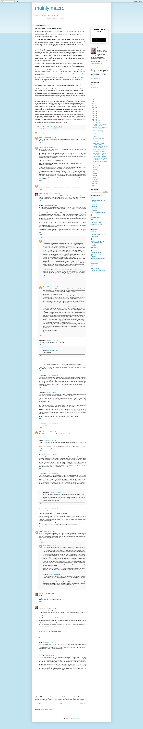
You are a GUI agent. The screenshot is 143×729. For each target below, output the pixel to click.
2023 (93, 99)
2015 (93, 115)
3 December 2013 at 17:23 (52, 350)
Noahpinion (95, 247)
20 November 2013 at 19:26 (48, 593)
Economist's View (96, 222)
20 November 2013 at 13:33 (51, 454)
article (47, 31)
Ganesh (51, 128)
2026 (93, 94)
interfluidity (95, 229)
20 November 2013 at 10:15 (51, 423)
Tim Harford (95, 263)
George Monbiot (96, 227)
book (93, 69)
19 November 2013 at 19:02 (48, 147)
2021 (93, 103)
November (95, 122)
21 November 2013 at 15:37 (49, 642)
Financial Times (46, 128)
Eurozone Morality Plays (98, 149)
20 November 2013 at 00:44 (53, 240)
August (95, 167)
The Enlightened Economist (98, 258)
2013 (93, 119)
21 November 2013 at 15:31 (53, 574)
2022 (93, 101)
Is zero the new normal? (98, 138)
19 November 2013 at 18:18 (50, 137)
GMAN (40, 531)
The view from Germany (98, 151)
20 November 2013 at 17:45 (49, 531)
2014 (93, 117)
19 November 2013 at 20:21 (53, 193)
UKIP (56, 128)
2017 (93, 111)
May (94, 173)
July (94, 169)
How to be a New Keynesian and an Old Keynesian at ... (100, 147)
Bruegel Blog (95, 206)
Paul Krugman (95, 250)
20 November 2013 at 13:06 (49, 440)
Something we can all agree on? (100, 161)
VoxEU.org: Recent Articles (98, 270)
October (95, 164)
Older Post (82, 703)
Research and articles (95, 78)
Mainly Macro (101, 48)
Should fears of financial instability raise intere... (99, 144)
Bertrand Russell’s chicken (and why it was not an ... (100, 128)
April (94, 175)
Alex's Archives (96, 198)
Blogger (77, 718)
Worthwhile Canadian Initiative (99, 273)
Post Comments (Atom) (46, 709)
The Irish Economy (96, 261)
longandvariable (96, 239)
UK (54, 128)
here (79, 111)
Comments (95, 87)
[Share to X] (58, 127)
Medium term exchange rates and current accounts (99, 154)
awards (96, 76)
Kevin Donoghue (43, 185)
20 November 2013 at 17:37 (51, 508)
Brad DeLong (95, 204)
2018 (93, 109)
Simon (44, 240)
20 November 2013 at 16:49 (55, 492)
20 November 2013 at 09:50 (51, 375)
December (95, 120)
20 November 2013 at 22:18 (53, 545)
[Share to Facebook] (59, 127)
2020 (93, 105)
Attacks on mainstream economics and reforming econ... (99, 132)
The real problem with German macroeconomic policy (100, 159)
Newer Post (38, 703)
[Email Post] (52, 126)
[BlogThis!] (56, 127)
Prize (51, 18)
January (95, 181)
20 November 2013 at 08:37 (47, 361)
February (95, 179)
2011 (93, 185)
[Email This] (55, 127)
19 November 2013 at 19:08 (53, 185)
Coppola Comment (96, 215)
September (95, 165)
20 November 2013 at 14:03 (51, 473)
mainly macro (49, 8)
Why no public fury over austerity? (98, 141)
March (94, 177)
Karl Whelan (95, 236)
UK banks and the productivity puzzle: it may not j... (99, 125)
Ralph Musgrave (43, 193)
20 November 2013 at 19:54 (48, 606)
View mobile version (60, 706)
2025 (93, 96)
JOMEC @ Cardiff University (99, 234)
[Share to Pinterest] (61, 127)
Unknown (41, 137)
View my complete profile (96, 63)
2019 (93, 107)
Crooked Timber (96, 217)
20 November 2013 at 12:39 (49, 431)
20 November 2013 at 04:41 (51, 340)
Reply (40, 142)
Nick (40, 593)
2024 (93, 98)
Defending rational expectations (100, 156)
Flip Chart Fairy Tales (97, 224)
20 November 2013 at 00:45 (53, 286)
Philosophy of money (97, 252)
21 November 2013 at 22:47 (50, 655)
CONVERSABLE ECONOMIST (99, 212)
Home (60, 703)
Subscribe (99, 40)
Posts (93, 84)
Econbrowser (95, 219)
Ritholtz (41, 431)
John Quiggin (95, 231)
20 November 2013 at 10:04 (51, 392)
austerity (40, 128)
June (94, 171)
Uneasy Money (95, 265)
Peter (40, 147)
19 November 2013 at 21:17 (51, 205)
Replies (42, 237)
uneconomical (95, 268)
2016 (93, 113)
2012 (93, 183)
